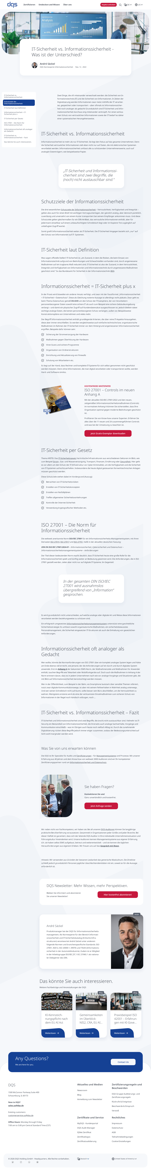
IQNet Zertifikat (84, 1132)
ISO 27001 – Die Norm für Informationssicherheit (14, 124)
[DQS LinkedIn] (29, 1162)
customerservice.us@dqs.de (20, 1115)
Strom (56, 461)
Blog (79, 1094)
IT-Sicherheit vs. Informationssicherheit (13, 96)
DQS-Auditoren (108, 829)
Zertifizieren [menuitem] (29, 4)
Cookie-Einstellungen (121, 1141)
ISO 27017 (64, 542)
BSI (112, 271)
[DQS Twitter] (13, 1162)
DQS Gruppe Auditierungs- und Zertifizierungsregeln (126, 1095)
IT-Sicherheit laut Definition (15, 108)
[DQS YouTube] (37, 1162)
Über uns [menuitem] (67, 4)
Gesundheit (125, 461)
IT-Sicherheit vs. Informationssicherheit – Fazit (16, 136)
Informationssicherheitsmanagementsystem (87, 623)
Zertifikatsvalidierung (86, 1141)
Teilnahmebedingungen (122, 1136)
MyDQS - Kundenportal (87, 1123)
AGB (114, 1132)
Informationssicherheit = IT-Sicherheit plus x (15, 113)
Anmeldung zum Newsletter (89, 1099)
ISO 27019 (54, 542)
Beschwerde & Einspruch (123, 1106)
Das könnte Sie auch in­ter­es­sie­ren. (18, 142)
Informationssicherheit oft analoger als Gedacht (18, 130)
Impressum (117, 1123)
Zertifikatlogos (83, 1136)
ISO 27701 (78, 542)
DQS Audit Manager (86, 1128)
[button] (128, 4)
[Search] (120, 4)
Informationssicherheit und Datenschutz (88, 762)
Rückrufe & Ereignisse (122, 1101)
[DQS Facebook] (21, 1162)
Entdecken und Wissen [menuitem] (49, 4)
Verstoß (115, 1110)
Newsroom (82, 1090)
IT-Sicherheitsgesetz (67, 458)
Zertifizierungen (84, 755)
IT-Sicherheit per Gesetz (13, 118)
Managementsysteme (106, 755)
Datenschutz (117, 1128)
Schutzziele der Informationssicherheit (13, 103)
